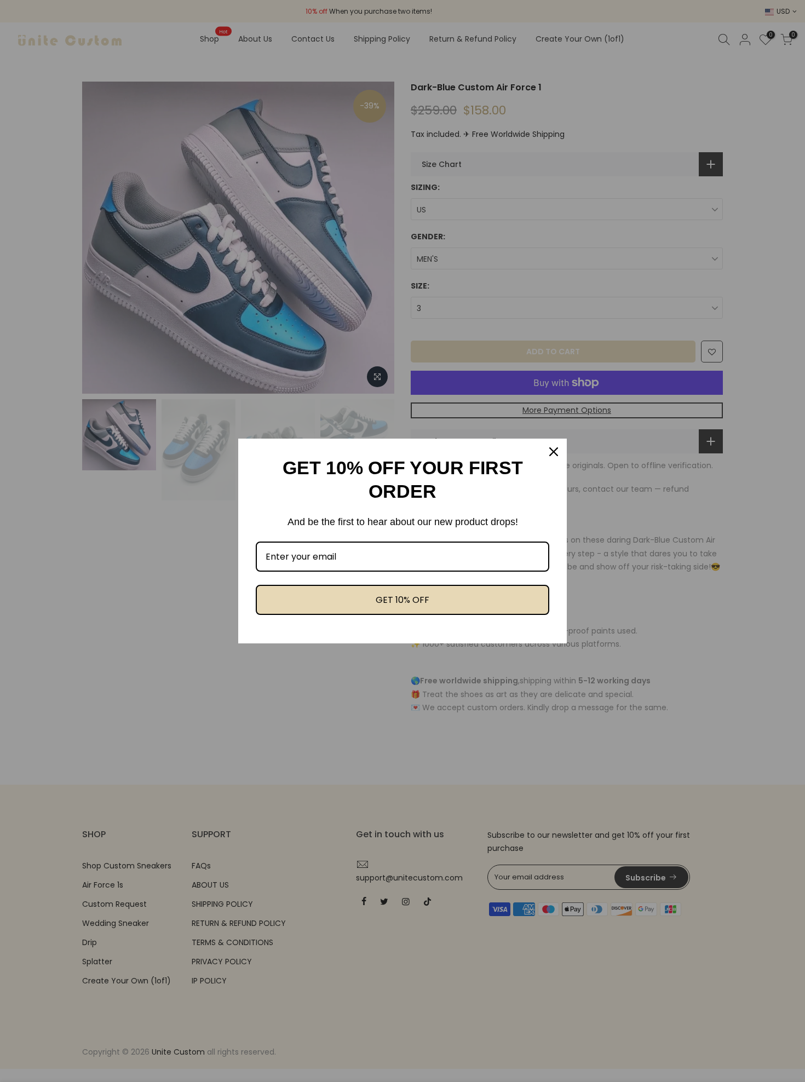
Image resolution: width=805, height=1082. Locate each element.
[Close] (553, 452)
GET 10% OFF (402, 600)
